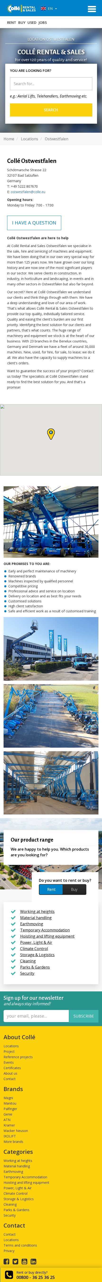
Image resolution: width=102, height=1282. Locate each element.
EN (50, 8)
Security (10, 1215)
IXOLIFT (10, 1136)
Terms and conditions (20, 1245)
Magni (8, 1098)
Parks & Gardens (16, 1210)
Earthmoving (13, 1171)
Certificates (12, 1068)
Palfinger (10, 1109)
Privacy (9, 1250)
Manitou (10, 1103)
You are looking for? (30, 70)
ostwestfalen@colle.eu (28, 192)
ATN (7, 1119)
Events (9, 1062)
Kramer (9, 1125)
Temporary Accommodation (25, 1177)
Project (9, 1051)
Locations (11, 1046)
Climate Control (16, 1193)
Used (32, 22)
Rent (11, 22)
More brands (13, 1141)
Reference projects (18, 1057)
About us (10, 1073)
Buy (21, 22)
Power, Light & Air (18, 1188)
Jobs (43, 22)
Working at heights (18, 1160)
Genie (8, 1114)
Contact (10, 1079)
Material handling (17, 1166)
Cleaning (10, 1204)
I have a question (34, 222)
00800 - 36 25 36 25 (35, 1277)
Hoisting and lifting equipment (26, 1182)
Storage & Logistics (19, 1199)
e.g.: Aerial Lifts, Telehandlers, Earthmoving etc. (48, 96)
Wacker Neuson (16, 1130)
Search (51, 109)
